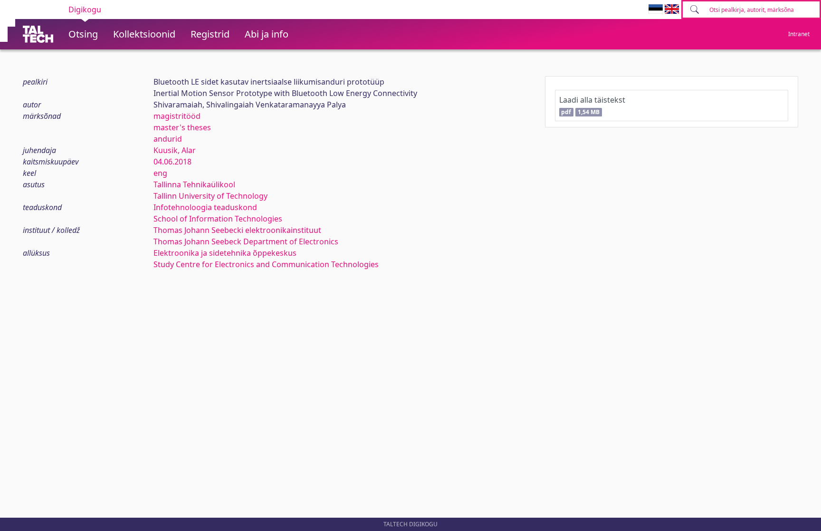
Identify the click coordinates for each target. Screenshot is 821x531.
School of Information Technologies (217, 218)
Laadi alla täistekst (592, 105)
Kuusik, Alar (174, 150)
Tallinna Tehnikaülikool (194, 184)
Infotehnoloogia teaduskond (205, 207)
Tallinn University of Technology (210, 196)
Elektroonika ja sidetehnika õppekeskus (224, 253)
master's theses (182, 127)
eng (160, 173)
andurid (167, 139)
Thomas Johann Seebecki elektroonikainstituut (237, 230)
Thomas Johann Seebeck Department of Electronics (245, 241)
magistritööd (176, 116)
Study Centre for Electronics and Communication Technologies (266, 264)
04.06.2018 (172, 161)
